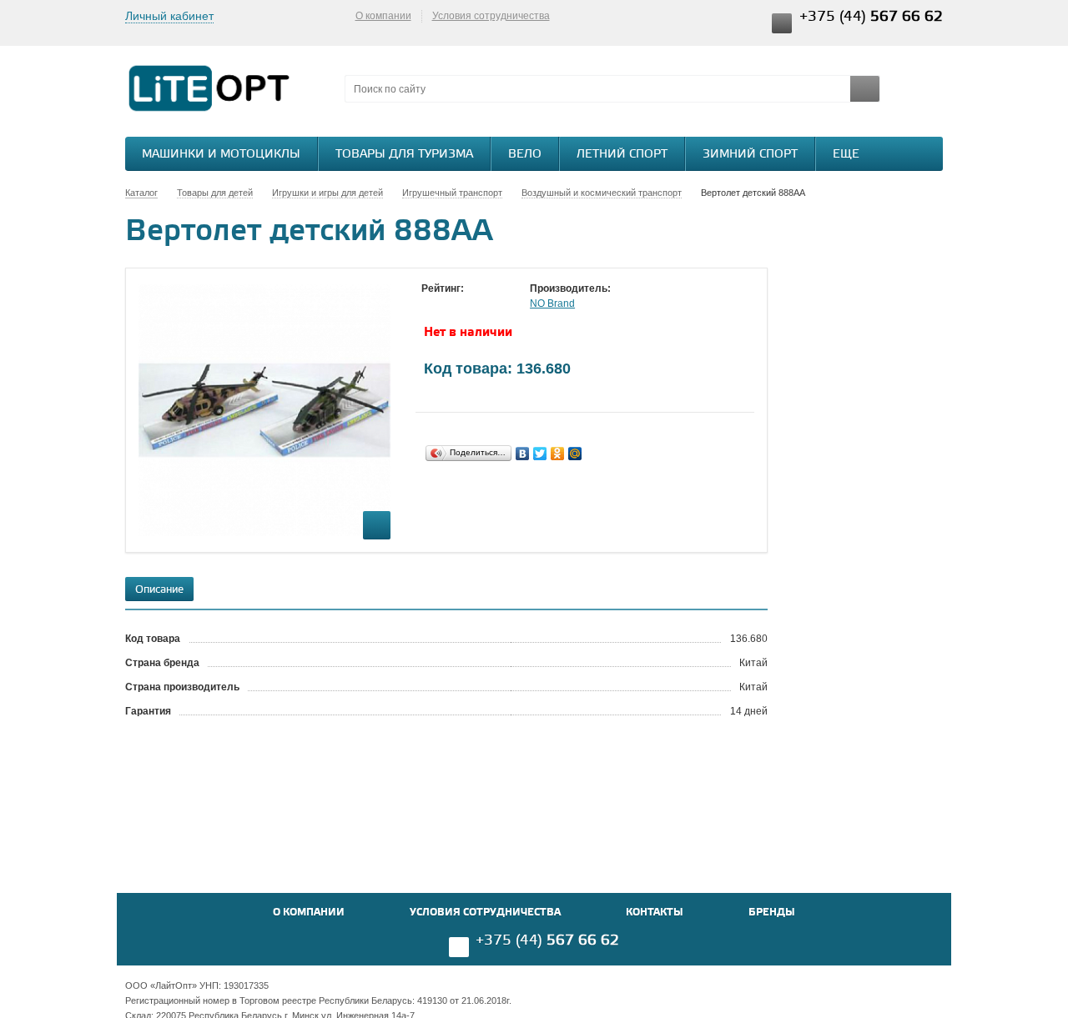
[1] (429, 304)
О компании (383, 16)
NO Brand (552, 303)
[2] (446, 304)
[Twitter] (540, 453)
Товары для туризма (404, 155)
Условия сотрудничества (491, 16)
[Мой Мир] (575, 453)
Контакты (654, 912)
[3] (463, 304)
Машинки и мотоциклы (221, 155)
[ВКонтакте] (522, 453)
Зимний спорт (750, 155)
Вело (525, 155)
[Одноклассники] (558, 453)
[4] (479, 304)
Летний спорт (622, 155)
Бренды (771, 912)
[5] (496, 304)
